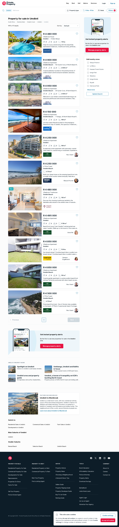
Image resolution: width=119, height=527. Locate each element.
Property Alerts (84, 478)
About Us (106, 468)
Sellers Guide (59, 484)
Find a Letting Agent (38, 481)
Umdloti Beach (61, 446)
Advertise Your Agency (86, 504)
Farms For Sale (12, 485)
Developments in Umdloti (16, 427)
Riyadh (92, 82)
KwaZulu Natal (21, 22)
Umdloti (39, 22)
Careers (105, 471)
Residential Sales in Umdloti (16, 424)
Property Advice (61, 468)
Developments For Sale (15, 475)
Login (104, 3)
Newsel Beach (12, 446)
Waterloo (93, 76)
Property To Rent (38, 463)
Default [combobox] (66, 26)
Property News (60, 471)
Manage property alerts (97, 50)
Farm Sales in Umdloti (63, 424)
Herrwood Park (94, 86)
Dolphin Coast (31, 22)
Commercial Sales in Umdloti (41, 424)
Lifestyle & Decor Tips (62, 478)
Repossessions (12, 478)
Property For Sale (14, 463)
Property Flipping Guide (63, 488)
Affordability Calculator (86, 471)
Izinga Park (93, 72)
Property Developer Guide (64, 491)
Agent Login (83, 497)
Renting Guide (60, 498)
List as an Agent (84, 501)
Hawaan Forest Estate (96, 69)
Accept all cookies (108, 520)
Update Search (97, 94)
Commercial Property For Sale (17, 471)
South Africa (11, 22)
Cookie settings (108, 515)
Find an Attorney (84, 474)
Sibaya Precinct (95, 62)
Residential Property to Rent (40, 468)
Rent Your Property (38, 478)
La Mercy (92, 66)
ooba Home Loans (84, 491)
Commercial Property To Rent (41, 471)
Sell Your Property (13, 491)
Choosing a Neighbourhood (64, 474)
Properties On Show (14, 481)
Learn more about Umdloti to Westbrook (53, 411)
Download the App (85, 481)
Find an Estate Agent (14, 495)
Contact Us (106, 475)
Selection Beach (38, 446)
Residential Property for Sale (17, 468)
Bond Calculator (84, 468)
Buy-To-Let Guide (61, 494)
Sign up (112, 3)
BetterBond (82, 488)
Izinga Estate (94, 79)
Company (106, 463)
